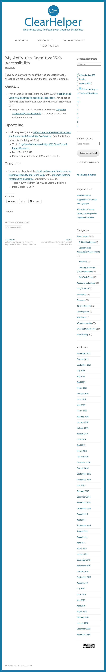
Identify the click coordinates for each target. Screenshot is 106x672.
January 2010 (82, 623)
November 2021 (83, 353)
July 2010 (81, 588)
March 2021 (82, 388)
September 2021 (84, 365)
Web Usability (82, 334)
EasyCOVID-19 (45, 40)
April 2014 (81, 520)
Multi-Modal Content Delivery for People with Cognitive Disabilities (56, 242)
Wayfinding (81, 317)
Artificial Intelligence (87, 242)
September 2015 (84, 480)
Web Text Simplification (87, 329)
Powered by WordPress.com (18, 665)
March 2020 (82, 411)
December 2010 (83, 560)
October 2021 (82, 359)
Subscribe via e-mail (88, 153)
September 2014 (84, 508)
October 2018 (82, 468)
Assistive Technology (86, 283)
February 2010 (83, 617)
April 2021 (81, 382)
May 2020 (81, 405)
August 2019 (82, 434)
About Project (83, 236)
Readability (81, 294)
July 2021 (81, 370)
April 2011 (81, 543)
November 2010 (83, 566)
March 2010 (82, 611)
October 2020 (82, 393)
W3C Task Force (22, 223)
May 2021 (81, 376)
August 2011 (82, 537)
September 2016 (84, 474)
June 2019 (81, 439)
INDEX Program (50, 46)
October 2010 (82, 571)
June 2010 (81, 594)
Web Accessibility (13, 227)
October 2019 (82, 428)
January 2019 (82, 457)
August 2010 (82, 583)
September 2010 (84, 577)
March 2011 (82, 548)
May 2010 (81, 600)
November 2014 (83, 502)
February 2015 (83, 491)
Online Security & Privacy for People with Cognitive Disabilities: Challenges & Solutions (20, 242)
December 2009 (83, 629)
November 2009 (83, 634)
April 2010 (81, 606)
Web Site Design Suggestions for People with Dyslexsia (87, 199)
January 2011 (82, 554)
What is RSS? (85, 83)
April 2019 (81, 445)
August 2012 (82, 531)
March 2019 (82, 451)
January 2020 (82, 422)
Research (81, 300)
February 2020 (83, 416)
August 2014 (82, 514)
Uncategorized (83, 312)
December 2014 (83, 497)
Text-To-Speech (84, 306)
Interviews (83, 262)
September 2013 (84, 525)
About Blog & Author (86, 175)
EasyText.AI (21, 40)
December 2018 (83, 462)
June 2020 (81, 399)
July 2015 (81, 485)
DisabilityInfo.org (74, 40)
